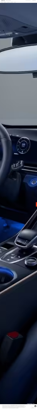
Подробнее (34, 204)
